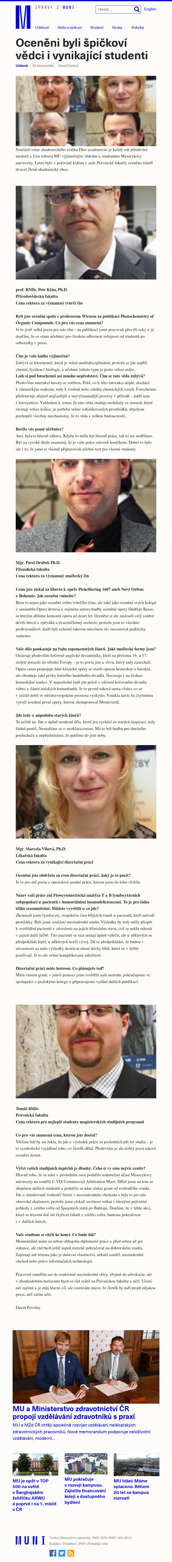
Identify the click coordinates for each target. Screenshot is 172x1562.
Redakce (55, 1543)
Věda (69, 27)
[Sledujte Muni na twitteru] (62, 1553)
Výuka (117, 27)
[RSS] (71, 1553)
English (150, 8)
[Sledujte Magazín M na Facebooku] (53, 1553)
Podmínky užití (98, 1543)
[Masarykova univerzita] (30, 1541)
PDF (82, 1543)
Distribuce (70, 1543)
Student (97, 27)
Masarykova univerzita (75, 1537)
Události (42, 27)
